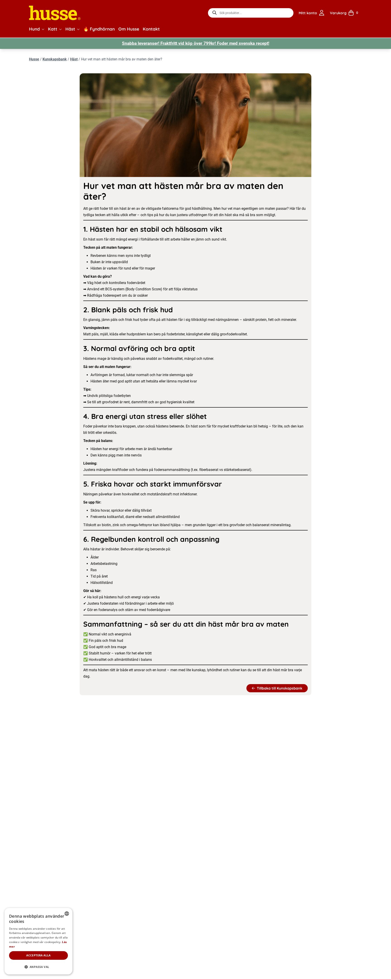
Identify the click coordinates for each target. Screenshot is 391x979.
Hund (34, 29)
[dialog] (38, 941)
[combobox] (66, 913)
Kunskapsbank (55, 59)
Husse (34, 59)
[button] (43, 29)
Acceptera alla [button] (38, 955)
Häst (70, 29)
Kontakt (151, 29)
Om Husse (128, 29)
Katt (52, 29)
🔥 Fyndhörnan (99, 29)
